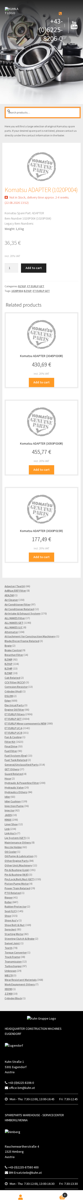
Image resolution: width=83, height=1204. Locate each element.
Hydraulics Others (16, 792)
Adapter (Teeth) (15, 586)
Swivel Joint (12, 943)
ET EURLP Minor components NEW (25, 723)
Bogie (8, 645)
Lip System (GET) (15, 838)
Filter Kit (10, 741)
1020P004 (17, 291)
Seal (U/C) (11, 911)
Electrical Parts (14, 705)
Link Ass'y (11, 833)
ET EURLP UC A (13, 728)
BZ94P (8, 668)
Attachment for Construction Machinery (30, 636)
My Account (21, 1197)
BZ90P (8, 659)
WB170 (9, 975)
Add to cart (34, 268)
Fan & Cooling (13, 737)
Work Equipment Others (20, 984)
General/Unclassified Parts (22, 764)
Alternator (11, 632)
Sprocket (10, 929)
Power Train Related (17, 888)
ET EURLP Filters (15, 714)
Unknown (10, 970)
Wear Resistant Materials (21, 979)
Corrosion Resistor (16, 686)
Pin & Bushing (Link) (17, 870)
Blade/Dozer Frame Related (22, 641)
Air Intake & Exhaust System (22, 613)
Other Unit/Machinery (18, 865)
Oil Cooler (11, 851)
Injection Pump (14, 806)
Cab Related (12, 677)
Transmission (13, 961)
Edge (8, 700)
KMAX (8, 819)
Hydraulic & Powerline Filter (22, 783)
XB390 (8, 989)
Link (7, 829)
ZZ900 (8, 993)
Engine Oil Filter (14, 709)
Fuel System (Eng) (16, 755)
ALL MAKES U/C (14, 627)
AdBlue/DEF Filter (15, 590)
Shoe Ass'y (11, 920)
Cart (56, 1194)
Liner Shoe (11, 824)
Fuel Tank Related (16, 760)
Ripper (9, 897)
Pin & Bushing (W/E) (17, 874)
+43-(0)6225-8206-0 (51, 30)
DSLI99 (9, 696)
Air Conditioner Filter (17, 604)
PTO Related (13, 893)
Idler (7, 796)
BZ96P (8, 673)
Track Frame (12, 957)
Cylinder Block (13, 998)
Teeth (8, 948)
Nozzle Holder (13, 847)
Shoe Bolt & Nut (15, 925)
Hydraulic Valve (14, 787)
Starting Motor (14, 934)
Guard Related (14, 774)
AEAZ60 (9, 595)
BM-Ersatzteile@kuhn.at (25, 1172)
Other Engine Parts (17, 860)
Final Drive (11, 746)
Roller (8, 902)
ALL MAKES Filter (15, 618)
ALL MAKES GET (14, 622)
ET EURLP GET (35, 286)
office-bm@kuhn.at (22, 1088)
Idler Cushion (13, 801)
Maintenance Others (18, 842)
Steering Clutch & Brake (20, 938)
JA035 (8, 815)
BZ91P (22, 286)
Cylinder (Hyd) (13, 691)
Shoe (8, 915)
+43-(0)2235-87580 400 (23, 1167)
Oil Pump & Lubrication (19, 856)
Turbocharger (13, 966)
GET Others (12, 769)
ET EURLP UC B (13, 732)
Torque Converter (16, 952)
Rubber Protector (16, 906)
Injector (10, 810)
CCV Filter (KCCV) (15, 682)
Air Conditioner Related (19, 609)
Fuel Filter (11, 751)
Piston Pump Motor (17, 883)
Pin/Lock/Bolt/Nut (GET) (20, 879)
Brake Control (13, 650)
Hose (8, 778)
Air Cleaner (11, 600)
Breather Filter (14, 655)
